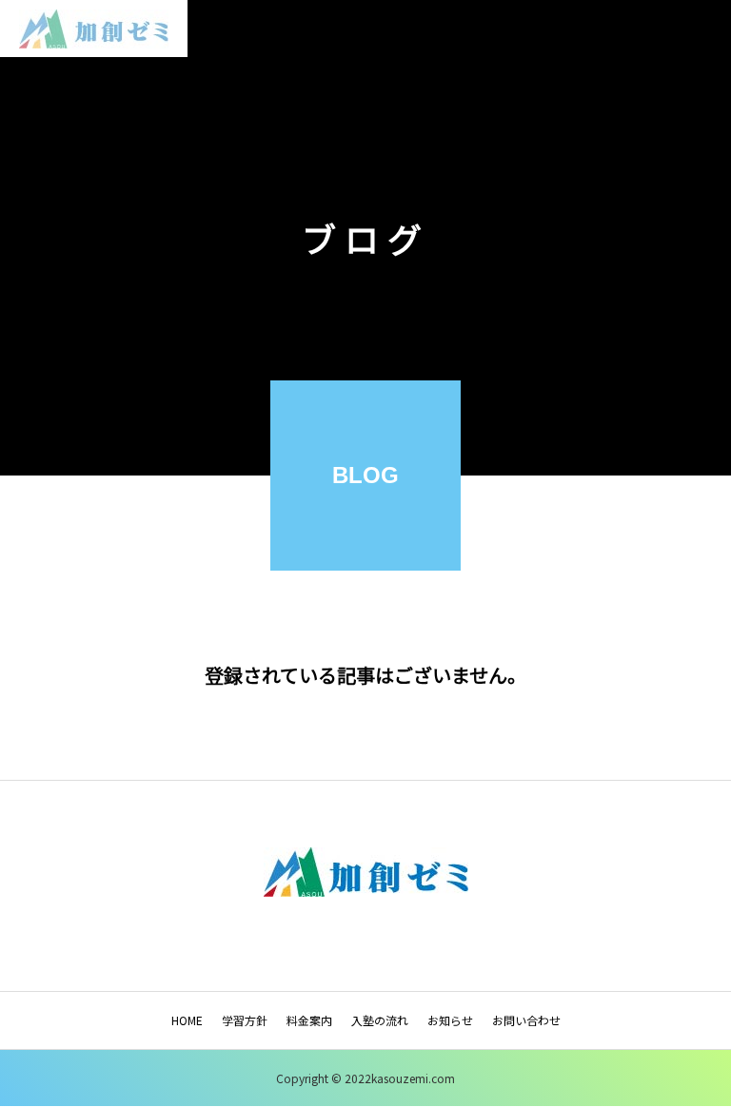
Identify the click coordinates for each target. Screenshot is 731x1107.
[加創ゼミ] (94, 28)
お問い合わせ (526, 1020)
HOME (187, 1020)
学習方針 (244, 1020)
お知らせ (450, 1020)
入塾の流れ (379, 1020)
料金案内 (309, 1020)
